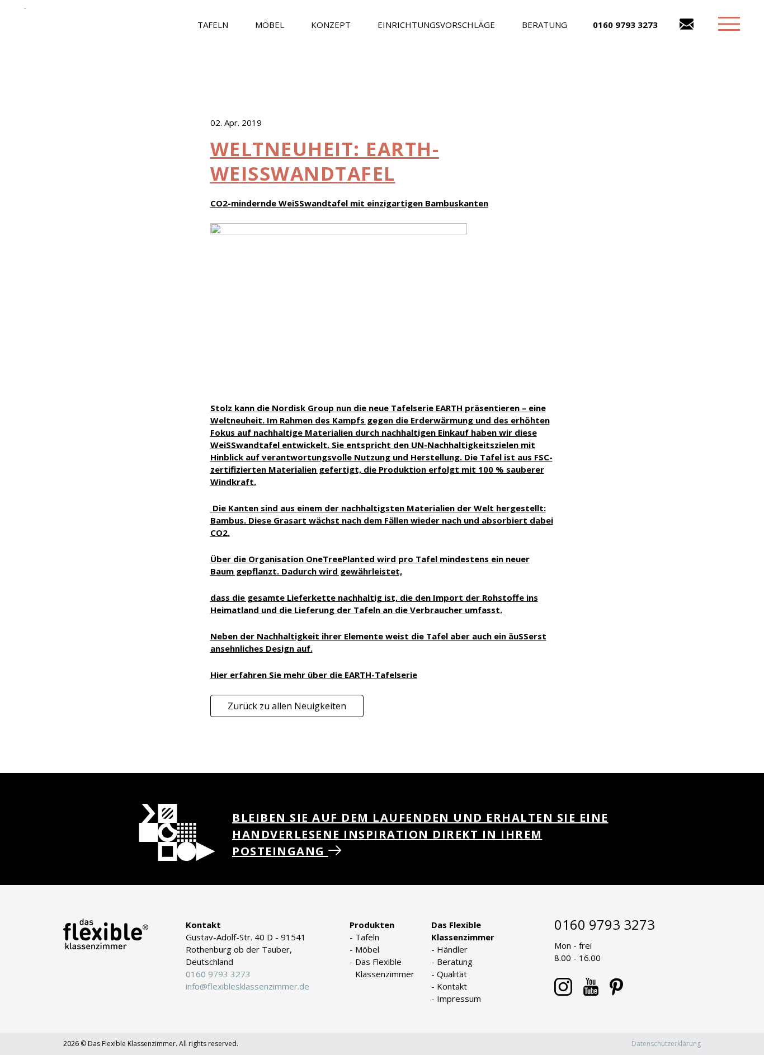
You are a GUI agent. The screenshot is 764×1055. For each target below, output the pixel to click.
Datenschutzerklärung (666, 1043)
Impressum (459, 998)
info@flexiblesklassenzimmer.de (247, 986)
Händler (452, 949)
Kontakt (452, 986)
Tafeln (212, 24)
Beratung (544, 24)
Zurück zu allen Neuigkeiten (287, 706)
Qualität (452, 973)
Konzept (331, 24)
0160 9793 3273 (625, 24)
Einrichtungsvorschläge (436, 24)
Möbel (269, 24)
